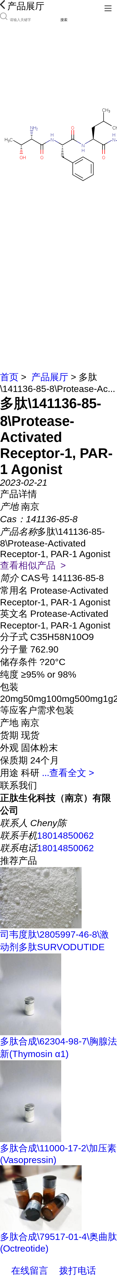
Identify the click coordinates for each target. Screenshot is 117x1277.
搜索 (63, 20)
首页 (9, 377)
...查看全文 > (68, 773)
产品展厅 (49, 377)
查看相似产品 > (33, 565)
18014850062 (65, 835)
